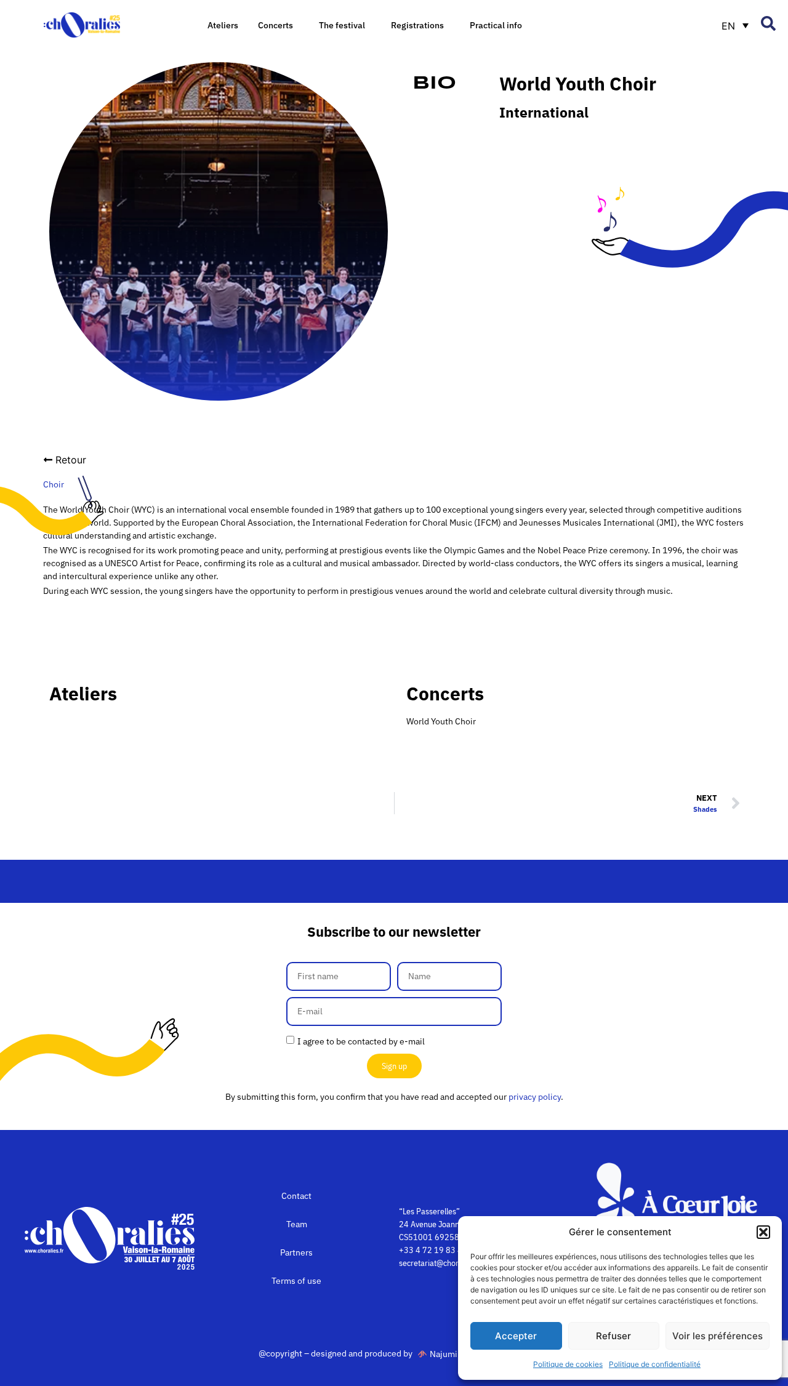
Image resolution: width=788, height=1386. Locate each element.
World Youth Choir (441, 721)
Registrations (417, 25)
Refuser (613, 1336)
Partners (296, 1252)
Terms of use (296, 1280)
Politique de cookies (568, 1364)
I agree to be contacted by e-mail (361, 1041)
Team (296, 1224)
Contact (296, 1195)
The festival (342, 25)
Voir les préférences (717, 1336)
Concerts (275, 25)
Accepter (516, 1336)
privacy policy (535, 1096)
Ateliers (222, 25)
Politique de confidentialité (655, 1364)
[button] (763, 1232)
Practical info (496, 25)
